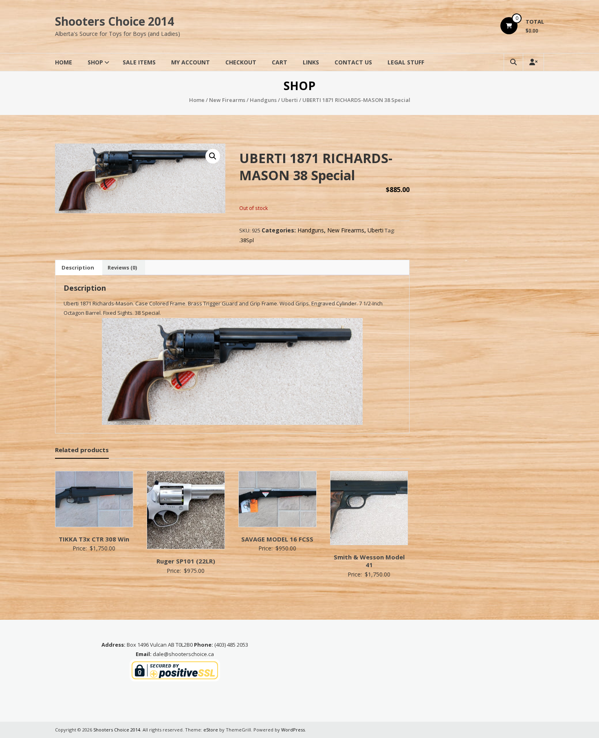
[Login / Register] (533, 62)
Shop (95, 62)
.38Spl (246, 240)
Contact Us (353, 62)
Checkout (240, 62)
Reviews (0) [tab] (122, 267)
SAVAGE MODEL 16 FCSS (277, 539)
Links (311, 62)
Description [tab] (78, 267)
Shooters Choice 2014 (114, 21)
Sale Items (139, 62)
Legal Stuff (406, 62)
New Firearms (227, 100)
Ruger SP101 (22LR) (185, 561)
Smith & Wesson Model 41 (369, 561)
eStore (210, 730)
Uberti (289, 100)
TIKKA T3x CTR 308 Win (94, 539)
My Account (190, 62)
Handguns (263, 100)
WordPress (293, 730)
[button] (212, 156)
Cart (279, 62)
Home (63, 62)
